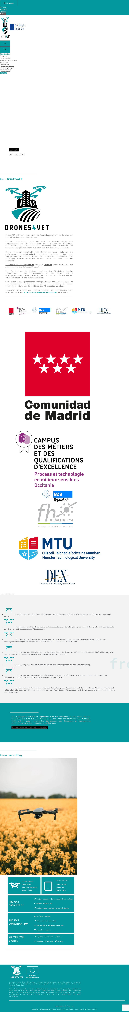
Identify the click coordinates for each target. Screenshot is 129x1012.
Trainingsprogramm (8, 60)
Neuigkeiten (5, 71)
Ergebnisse (5, 58)
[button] (14, 149)
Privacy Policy (68, 1009)
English (3, 7)
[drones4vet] (12, 39)
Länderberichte (7, 67)
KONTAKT (3, 73)
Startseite (5, 54)
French (3, 12)
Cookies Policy (56, 1009)
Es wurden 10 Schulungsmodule (19, 265)
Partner (3, 56)
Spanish (3, 9)
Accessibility (92, 1009)
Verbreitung (5, 69)
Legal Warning (80, 1009)
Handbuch (4, 62)
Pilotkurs (4, 65)
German (3, 14)
